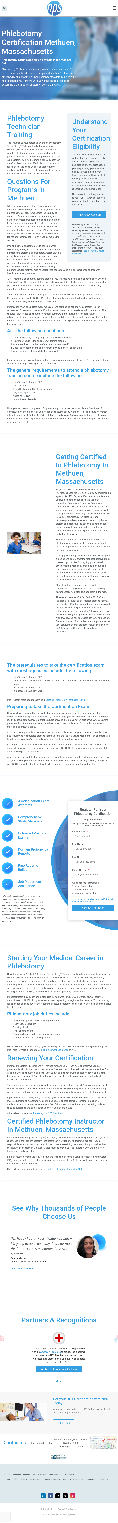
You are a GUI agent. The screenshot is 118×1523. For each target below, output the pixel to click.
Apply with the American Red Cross (59, 1369)
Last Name (78, 857)
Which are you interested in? (86, 883)
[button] (57, 1383)
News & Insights (39, 1475)
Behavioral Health (10, 1479)
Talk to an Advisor (89, 214)
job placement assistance (55, 1050)
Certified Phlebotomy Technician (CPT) (65, 700)
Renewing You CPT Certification (49, 1113)
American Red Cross (50, 1352)
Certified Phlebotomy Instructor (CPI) (64, 1169)
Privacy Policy (47, 1509)
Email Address (80, 831)
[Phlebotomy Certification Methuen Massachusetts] (24, 553)
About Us (6, 1475)
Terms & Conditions (67, 1509)
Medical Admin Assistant (73, 1479)
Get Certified (63, 1423)
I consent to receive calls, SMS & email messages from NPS (92, 900)
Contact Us (69, 1475)
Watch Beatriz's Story (22, 1268)
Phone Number (80, 870)
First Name (78, 844)
